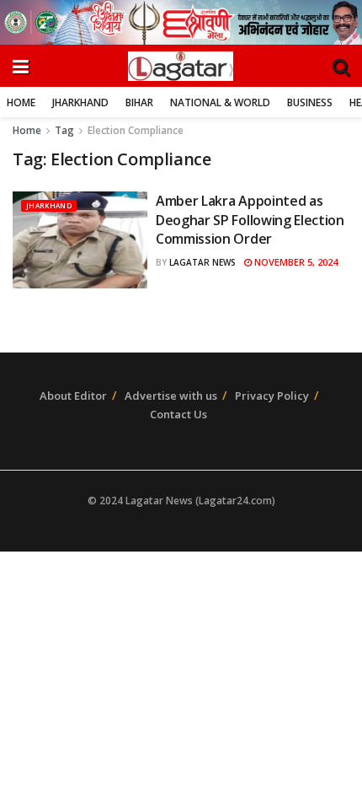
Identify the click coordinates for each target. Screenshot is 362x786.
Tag (64, 130)
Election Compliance (136, 130)
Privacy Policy (272, 395)
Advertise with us (171, 395)
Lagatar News (202, 262)
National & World (220, 102)
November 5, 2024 (295, 262)
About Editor (73, 395)
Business (310, 102)
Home (21, 102)
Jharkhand (80, 102)
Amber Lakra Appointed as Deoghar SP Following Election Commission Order (250, 219)
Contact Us (178, 414)
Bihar (139, 102)
